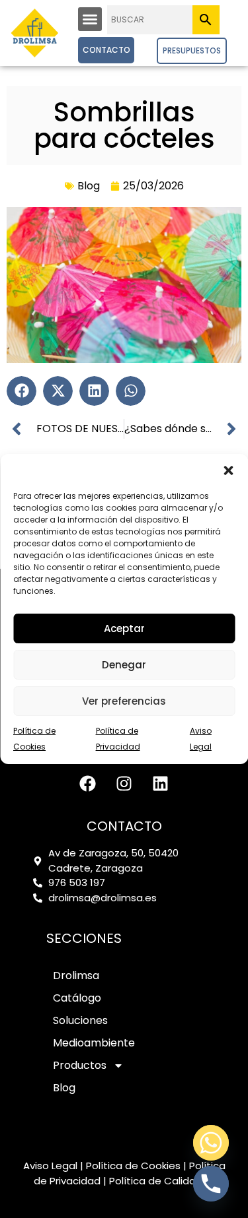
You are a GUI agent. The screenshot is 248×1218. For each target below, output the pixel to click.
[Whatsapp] (211, 1143)
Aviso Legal (50, 1165)
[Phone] (211, 1184)
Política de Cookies (133, 1165)
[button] (228, 470)
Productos (79, 1065)
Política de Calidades (161, 1181)
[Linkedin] (160, 783)
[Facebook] (87, 783)
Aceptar (124, 628)
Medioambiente (94, 1042)
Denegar (124, 665)
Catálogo (77, 998)
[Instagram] (124, 783)
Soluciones (80, 1020)
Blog (88, 185)
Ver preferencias (124, 701)
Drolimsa (76, 975)
